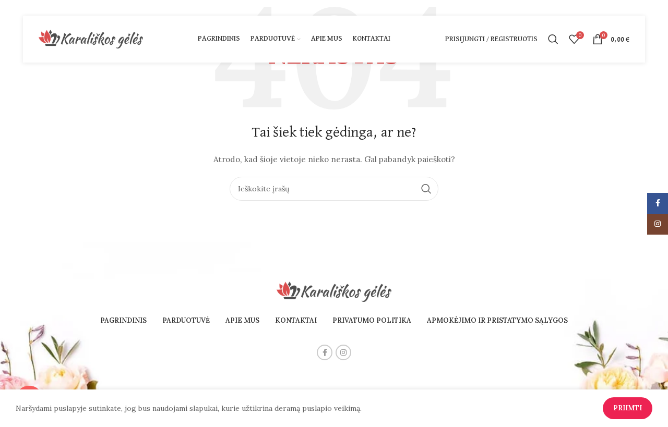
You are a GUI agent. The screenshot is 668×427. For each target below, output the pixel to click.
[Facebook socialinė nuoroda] (324, 352)
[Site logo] (91, 38)
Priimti (627, 408)
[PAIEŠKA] (426, 189)
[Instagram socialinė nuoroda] (343, 352)
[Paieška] (553, 39)
